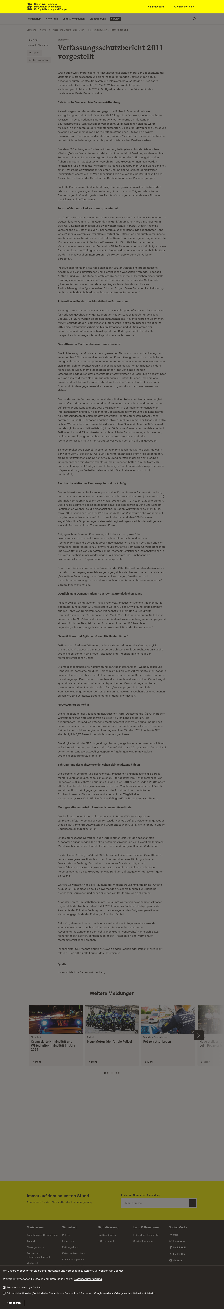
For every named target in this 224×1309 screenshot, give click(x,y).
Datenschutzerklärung (88, 1278)
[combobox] (185, 7)
